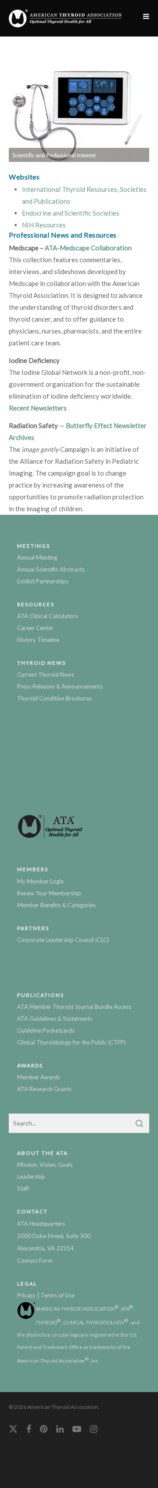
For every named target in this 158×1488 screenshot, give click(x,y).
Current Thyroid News (45, 674)
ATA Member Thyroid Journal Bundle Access (74, 1006)
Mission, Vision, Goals (45, 1164)
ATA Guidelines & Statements (54, 1018)
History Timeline (38, 639)
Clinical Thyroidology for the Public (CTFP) (71, 1042)
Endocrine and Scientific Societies (70, 213)
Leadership (31, 1176)
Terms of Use (58, 1295)
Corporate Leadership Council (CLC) (63, 939)
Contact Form (35, 1260)
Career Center (35, 627)
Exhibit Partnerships (42, 581)
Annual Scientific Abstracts (51, 569)
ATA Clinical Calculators (47, 615)
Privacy (26, 1295)
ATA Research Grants (44, 1088)
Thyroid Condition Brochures (54, 698)
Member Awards (38, 1077)
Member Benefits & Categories (56, 905)
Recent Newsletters (38, 408)
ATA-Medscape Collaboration (88, 248)
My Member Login (40, 881)
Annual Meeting (37, 557)
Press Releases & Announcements (60, 686)
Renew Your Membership (49, 893)
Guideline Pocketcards (46, 1030)
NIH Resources (44, 225)
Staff (23, 1188)
